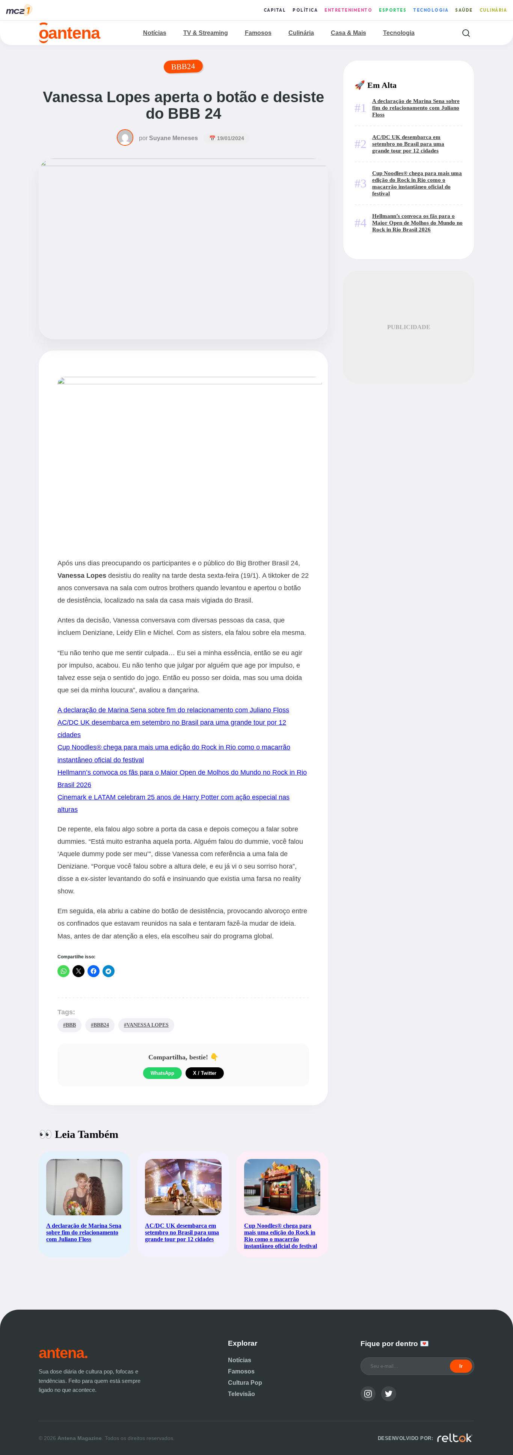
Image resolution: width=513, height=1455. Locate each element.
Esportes (392, 10)
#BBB (69, 1025)
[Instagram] (368, 1393)
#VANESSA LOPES (146, 1025)
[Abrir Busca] (465, 32)
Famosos (258, 33)
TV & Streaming (205, 33)
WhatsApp (162, 1073)
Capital (275, 10)
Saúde (464, 10)
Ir (461, 1366)
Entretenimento (348, 10)
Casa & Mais (348, 33)
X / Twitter (204, 1073)
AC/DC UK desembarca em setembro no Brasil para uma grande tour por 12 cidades (408, 144)
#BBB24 (100, 1025)
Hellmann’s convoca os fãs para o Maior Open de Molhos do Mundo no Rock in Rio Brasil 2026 (417, 223)
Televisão (241, 1394)
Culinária (493, 10)
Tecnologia (430, 10)
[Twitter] (388, 1393)
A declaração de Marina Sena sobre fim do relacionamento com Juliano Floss (173, 710)
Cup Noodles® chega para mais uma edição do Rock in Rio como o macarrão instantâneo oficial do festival (417, 183)
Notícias (154, 33)
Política (305, 10)
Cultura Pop (245, 1382)
